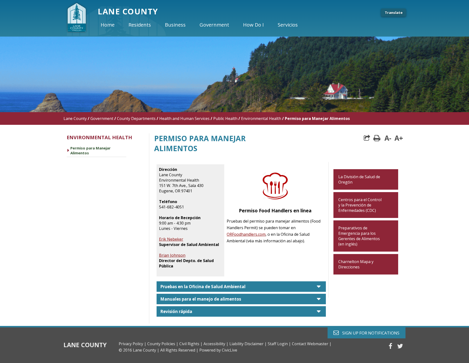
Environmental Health (261, 118)
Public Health (225, 118)
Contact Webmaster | (311, 343)
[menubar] (203, 24)
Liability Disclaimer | (248, 343)
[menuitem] (112, 24)
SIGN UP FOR (369, 333)
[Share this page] (367, 138)
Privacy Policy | (132, 343)
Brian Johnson (172, 255)
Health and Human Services (184, 118)
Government (101, 118)
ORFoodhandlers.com (246, 234)
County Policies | (162, 343)
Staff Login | (279, 343)
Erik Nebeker (171, 239)
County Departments (136, 118)
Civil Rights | (191, 343)
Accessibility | (215, 343)
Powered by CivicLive (218, 350)
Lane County (75, 118)
